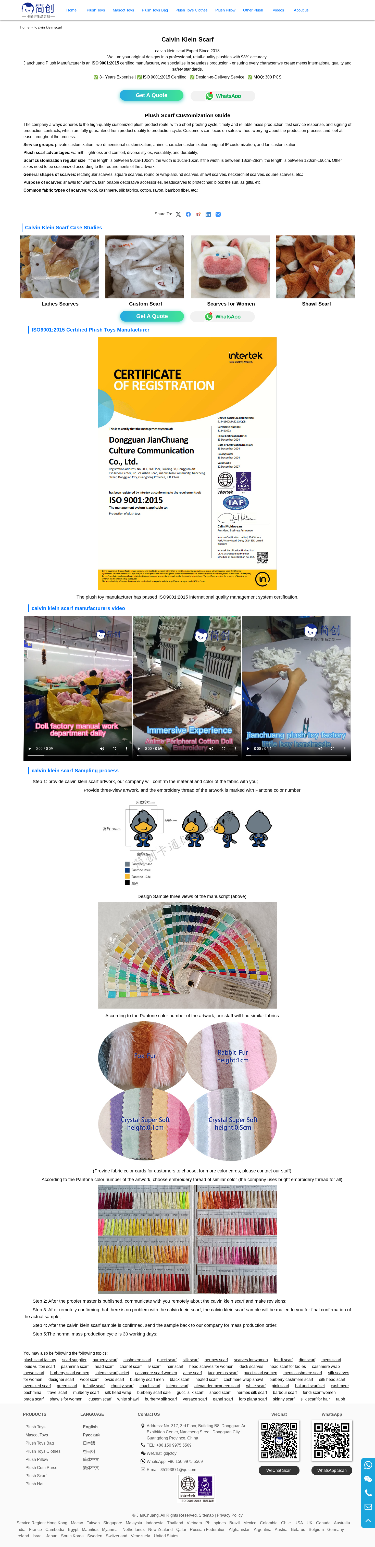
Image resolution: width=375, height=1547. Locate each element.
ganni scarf (223, 1399)
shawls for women (66, 1399)
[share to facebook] (188, 214)
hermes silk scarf (251, 1392)
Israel (38, 1536)
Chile (286, 1523)
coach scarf (150, 1386)
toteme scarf (177, 1386)
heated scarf (206, 1379)
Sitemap (206, 1515)
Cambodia (54, 1529)
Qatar (181, 1529)
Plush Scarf (36, 1476)
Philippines (215, 1523)
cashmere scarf (137, 1360)
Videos (278, 10)
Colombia (269, 1523)
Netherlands (133, 1529)
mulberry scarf (86, 1392)
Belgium (316, 1529)
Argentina (262, 1529)
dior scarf (307, 1360)
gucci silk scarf (190, 1392)
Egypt (73, 1529)
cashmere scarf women (156, 1373)
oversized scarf (37, 1386)
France (35, 1529)
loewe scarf (33, 1373)
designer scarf (61, 1379)
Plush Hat (34, 1484)
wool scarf (89, 1379)
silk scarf (190, 1360)
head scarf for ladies (287, 1366)
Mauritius (90, 1529)
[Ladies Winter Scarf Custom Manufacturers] (315, 297)
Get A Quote (151, 95)
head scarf (104, 1366)
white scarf (256, 1386)
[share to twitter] (178, 214)
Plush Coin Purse (41, 1467)
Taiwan (93, 1523)
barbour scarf (285, 1392)
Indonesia (155, 1523)
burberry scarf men (147, 1379)
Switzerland (116, 1536)
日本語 (89, 1443)
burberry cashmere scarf (291, 1379)
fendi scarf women (319, 1392)
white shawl (128, 1399)
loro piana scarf (253, 1399)
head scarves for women (211, 1366)
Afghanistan (240, 1529)
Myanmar (110, 1529)
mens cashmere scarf (302, 1373)
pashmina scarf (75, 1366)
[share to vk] (218, 214)
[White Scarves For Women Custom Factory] (144, 297)
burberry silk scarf (161, 1399)
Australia (342, 1523)
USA (298, 1523)
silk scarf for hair (315, 1399)
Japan (51, 1536)
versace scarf (195, 1399)
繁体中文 (91, 1467)
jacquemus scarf (223, 1373)
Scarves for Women (231, 304)
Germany (335, 1529)
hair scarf (175, 1366)
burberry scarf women (69, 1373)
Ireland (23, 1536)
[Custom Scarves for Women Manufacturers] (230, 297)
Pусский (91, 1435)
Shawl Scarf (316, 304)
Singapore (112, 1523)
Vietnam (194, 1523)
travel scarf (57, 1392)
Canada (323, 1523)
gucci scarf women (260, 1373)
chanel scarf (131, 1366)
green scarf (67, 1386)
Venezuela (140, 1536)
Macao (77, 1523)
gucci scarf (167, 1360)
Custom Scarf (145, 304)
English (90, 1427)
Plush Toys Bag (155, 10)
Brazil (234, 1523)
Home (71, 10)
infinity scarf (94, 1386)
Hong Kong (57, 1523)
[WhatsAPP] (220, 96)
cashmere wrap (326, 1366)
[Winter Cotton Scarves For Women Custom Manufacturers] (59, 297)
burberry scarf (105, 1360)
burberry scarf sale (154, 1392)
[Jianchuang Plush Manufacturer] (38, 18)
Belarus (298, 1529)
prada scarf (33, 1399)
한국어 (89, 1451)
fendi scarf (283, 1360)
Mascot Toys (123, 10)
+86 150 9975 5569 (174, 1445)
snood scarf (219, 1392)
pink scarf (280, 1386)
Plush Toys (96, 10)
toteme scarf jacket (112, 1373)
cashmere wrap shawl (243, 1379)
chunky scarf (122, 1386)
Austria (281, 1529)
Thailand (175, 1523)
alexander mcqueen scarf (217, 1386)
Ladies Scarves (60, 304)
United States (166, 1536)
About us (301, 10)
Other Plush (253, 10)
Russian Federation (208, 1529)
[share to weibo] (198, 214)
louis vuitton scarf (39, 1366)
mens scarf (331, 1360)
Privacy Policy (230, 1515)
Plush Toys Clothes (192, 10)
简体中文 (91, 1459)
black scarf (179, 1379)
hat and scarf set (310, 1386)
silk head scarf (332, 1379)
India (21, 1529)
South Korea (72, 1536)
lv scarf (154, 1366)
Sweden (94, 1536)
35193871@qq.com (178, 1469)
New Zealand (160, 1529)
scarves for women (251, 1360)
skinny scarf (283, 1399)
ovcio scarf (114, 1379)
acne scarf (192, 1373)
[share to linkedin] (208, 214)
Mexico (249, 1523)
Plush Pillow (225, 10)
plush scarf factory (39, 1360)
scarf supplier (74, 1360)
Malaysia (134, 1523)
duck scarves (251, 1366)
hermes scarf (216, 1360)
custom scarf (100, 1399)
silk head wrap (118, 1392)
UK (309, 1523)
